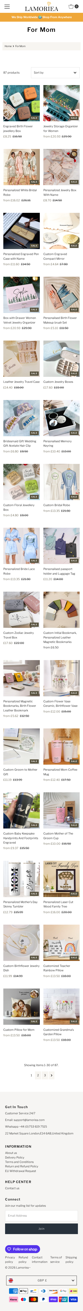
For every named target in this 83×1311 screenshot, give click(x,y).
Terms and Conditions (19, 1162)
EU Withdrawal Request (20, 1171)
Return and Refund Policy (21, 1166)
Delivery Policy (14, 1157)
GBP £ (42, 1280)
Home (8, 46)
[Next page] (52, 1075)
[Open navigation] (7, 6)
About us (11, 1153)
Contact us (12, 1188)
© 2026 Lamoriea (17, 1267)
